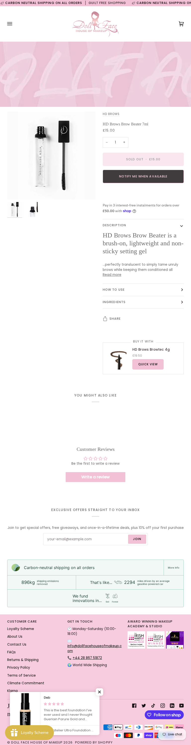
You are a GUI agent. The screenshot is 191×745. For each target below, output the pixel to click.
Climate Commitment (25, 683)
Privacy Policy (18, 667)
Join (137, 539)
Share (115, 318)
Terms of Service (21, 675)
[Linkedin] (172, 705)
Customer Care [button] (22, 621)
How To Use (114, 289)
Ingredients (114, 302)
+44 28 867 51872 (87, 658)
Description (114, 225)
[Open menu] (14, 23)
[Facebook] (134, 705)
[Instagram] (162, 705)
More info (173, 567)
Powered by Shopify (94, 742)
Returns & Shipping (23, 660)
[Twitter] (144, 705)
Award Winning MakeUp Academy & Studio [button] (150, 623)
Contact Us (16, 644)
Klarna (12, 690)
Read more (112, 274)
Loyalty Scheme (20, 629)
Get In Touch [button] (80, 621)
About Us (14, 636)
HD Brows (111, 114)
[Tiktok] (153, 705)
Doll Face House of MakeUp (36, 742)
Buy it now (143, 193)
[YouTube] (181, 705)
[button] (99, 692)
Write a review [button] (95, 477)
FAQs (11, 652)
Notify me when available (143, 176)
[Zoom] (16, 190)
